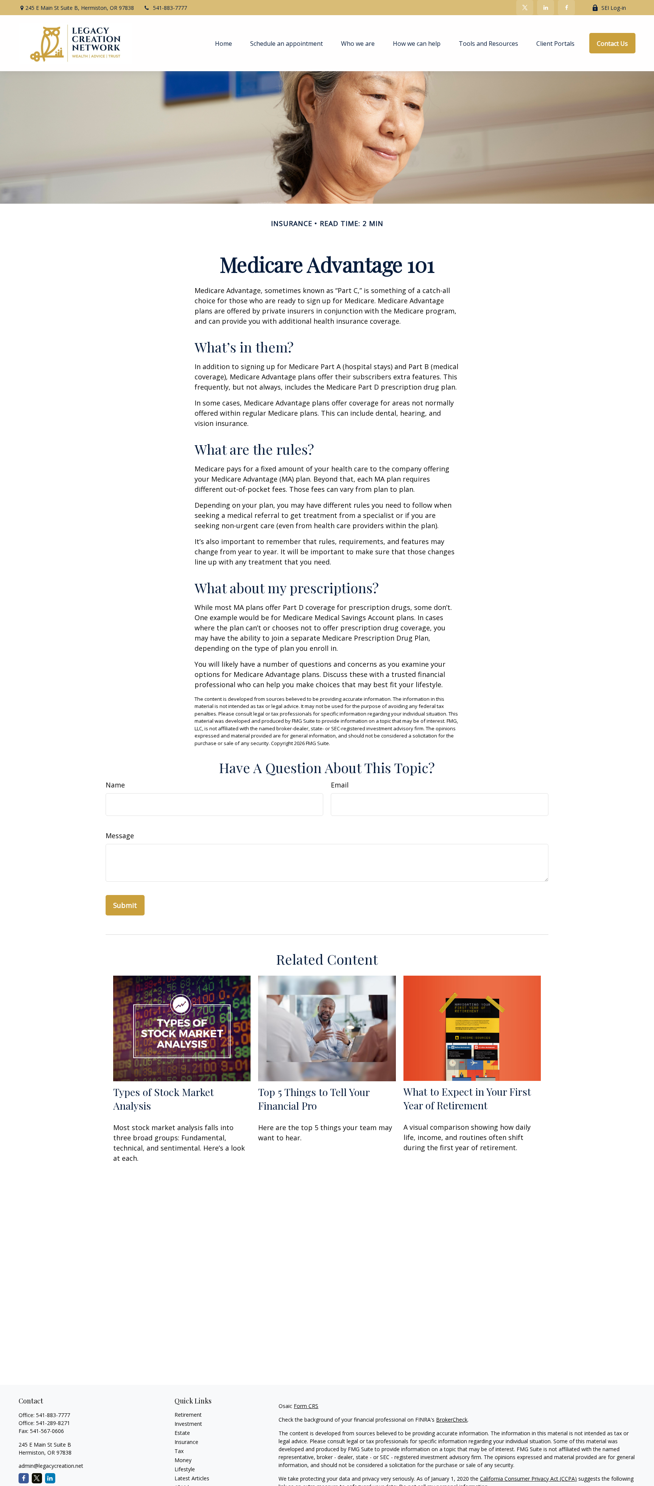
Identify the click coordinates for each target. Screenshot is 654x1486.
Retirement (188, 1414)
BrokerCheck (451, 1419)
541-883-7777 (170, 7)
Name (115, 784)
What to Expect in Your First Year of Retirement (467, 1098)
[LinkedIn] (545, 7)
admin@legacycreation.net (51, 1465)
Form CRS (306, 1406)
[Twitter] (524, 7)
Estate (182, 1432)
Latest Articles (191, 1478)
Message (120, 835)
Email (340, 784)
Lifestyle (184, 1469)
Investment (188, 1423)
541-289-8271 (53, 1423)
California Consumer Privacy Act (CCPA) (528, 1478)
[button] (223, 43)
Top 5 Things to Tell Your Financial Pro (313, 1098)
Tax (179, 1451)
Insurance (186, 1441)
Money (183, 1460)
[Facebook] (566, 7)
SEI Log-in (613, 7)
